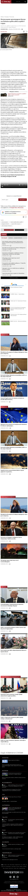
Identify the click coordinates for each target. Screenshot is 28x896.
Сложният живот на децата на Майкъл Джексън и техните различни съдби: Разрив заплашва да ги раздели (13, 825)
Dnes (8, 864)
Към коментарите (19, 229)
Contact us (25, 890)
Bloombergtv (7, 782)
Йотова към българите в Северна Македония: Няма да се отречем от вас (14, 248)
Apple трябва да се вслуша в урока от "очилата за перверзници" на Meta (16, 785)
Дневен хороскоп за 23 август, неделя (16, 844)
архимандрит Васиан (7, 225)
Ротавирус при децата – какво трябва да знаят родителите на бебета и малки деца (12, 837)
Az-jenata (5, 842)
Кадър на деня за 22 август (14, 760)
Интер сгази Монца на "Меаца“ (16, 287)
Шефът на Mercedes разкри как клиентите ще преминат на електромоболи (14, 808)
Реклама (20, 881)
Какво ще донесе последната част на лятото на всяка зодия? (16, 856)
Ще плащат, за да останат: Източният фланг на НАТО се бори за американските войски (12, 243)
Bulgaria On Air (18, 864)
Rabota (21, 866)
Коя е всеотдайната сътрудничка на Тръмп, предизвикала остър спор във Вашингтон (11, 790)
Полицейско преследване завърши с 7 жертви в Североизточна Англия (14, 264)
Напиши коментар (8, 229)
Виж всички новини (14, 277)
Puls (3, 830)
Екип (10, 881)
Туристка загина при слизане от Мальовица (13, 273)
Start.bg (6, 868)
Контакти (15, 881)
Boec (18, 868)
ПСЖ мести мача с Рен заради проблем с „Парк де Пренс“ (18, 315)
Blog (4, 868)
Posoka (15, 868)
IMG (2, 864)
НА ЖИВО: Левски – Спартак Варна (17, 294)
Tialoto (4, 817)
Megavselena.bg (22, 868)
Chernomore (11, 868)
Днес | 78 (18, 1)
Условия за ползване (18, 882)
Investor (5, 757)
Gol (3, 794)
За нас (6, 881)
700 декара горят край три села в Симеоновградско (11, 258)
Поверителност (8, 882)
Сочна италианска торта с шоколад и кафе (11, 848)
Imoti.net (17, 866)
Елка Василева (4, 31)
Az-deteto (24, 866)
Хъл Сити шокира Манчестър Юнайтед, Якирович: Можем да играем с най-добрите (18, 308)
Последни (4, 238)
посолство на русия (15, 223)
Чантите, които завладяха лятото (10, 859)
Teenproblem (7, 853)
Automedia (6, 805)
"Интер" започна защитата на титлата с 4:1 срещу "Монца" (14, 774)
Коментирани (18, 238)
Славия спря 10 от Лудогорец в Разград (18, 300)
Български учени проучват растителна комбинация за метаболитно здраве (16, 833)
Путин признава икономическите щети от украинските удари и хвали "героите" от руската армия (13, 765)
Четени (11, 238)
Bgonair (5, 770)
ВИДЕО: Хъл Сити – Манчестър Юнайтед (18, 321)
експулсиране (5, 221)
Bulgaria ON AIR (5, 223)
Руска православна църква (17, 221)
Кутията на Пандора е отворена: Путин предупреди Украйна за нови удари (12, 253)
